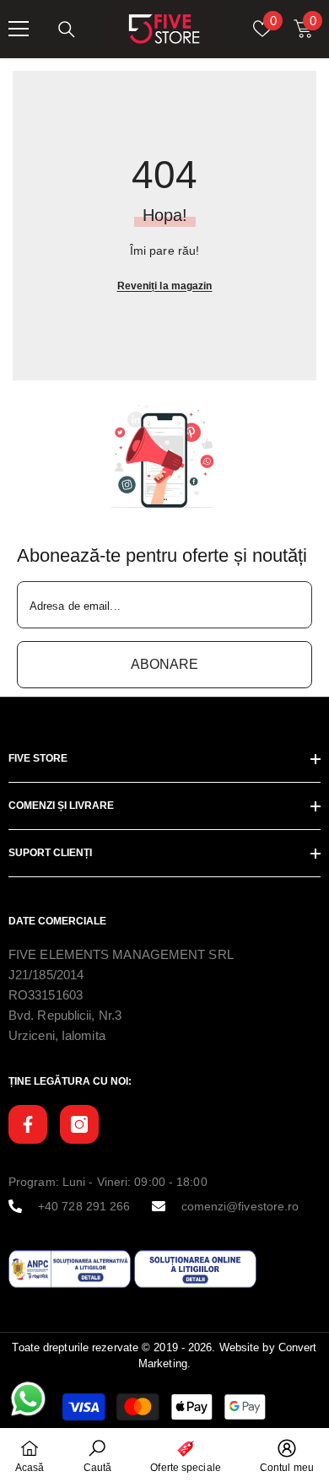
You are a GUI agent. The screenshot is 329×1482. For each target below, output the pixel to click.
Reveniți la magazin (165, 286)
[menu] (18, 29)
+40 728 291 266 (84, 1206)
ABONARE (164, 664)
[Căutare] (67, 29)
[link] (164, 456)
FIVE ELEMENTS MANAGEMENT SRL (121, 954)
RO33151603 (45, 995)
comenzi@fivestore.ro (240, 1206)
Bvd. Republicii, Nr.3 (64, 1015)
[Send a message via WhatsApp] (28, 1399)
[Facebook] (27, 1124)
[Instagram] (79, 1124)
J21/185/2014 (46, 974)
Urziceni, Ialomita (56, 1035)
